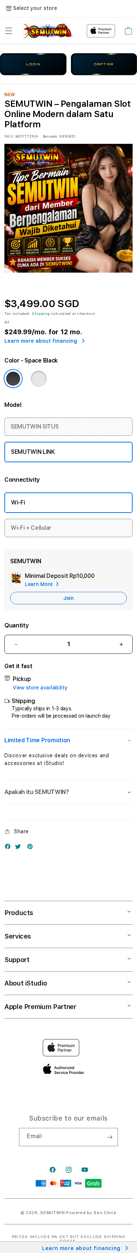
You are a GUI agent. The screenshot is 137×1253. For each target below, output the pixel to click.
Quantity (16, 625)
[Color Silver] (39, 379)
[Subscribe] (110, 1137)
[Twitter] (20, 848)
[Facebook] (9, 848)
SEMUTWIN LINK (33, 451)
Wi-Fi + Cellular (31, 527)
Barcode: (50, 136)
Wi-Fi (18, 502)
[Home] (47, 31)
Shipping (41, 313)
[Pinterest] (32, 848)
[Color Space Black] (13, 378)
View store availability (40, 688)
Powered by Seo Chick (91, 1212)
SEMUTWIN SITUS (35, 426)
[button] (9, 31)
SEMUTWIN (52, 1212)
